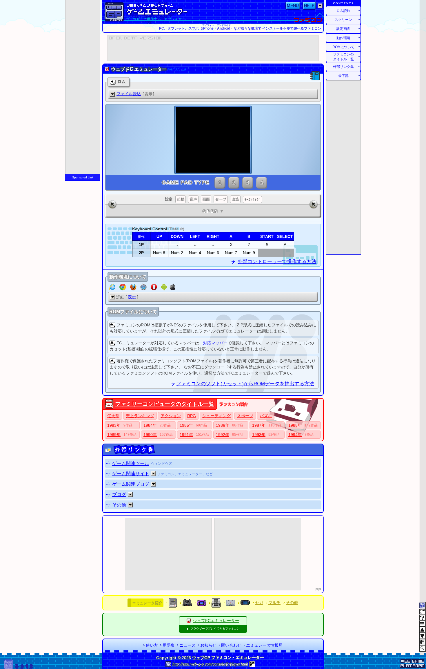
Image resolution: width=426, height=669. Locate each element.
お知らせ (208, 645)
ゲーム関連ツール (130, 463)
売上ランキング (140, 415)
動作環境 (343, 38)
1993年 (258, 434)
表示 (132, 296)
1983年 (114, 425)
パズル (266, 415)
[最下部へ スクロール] (422, 636)
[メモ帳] (422, 642)
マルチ (274, 602)
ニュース (187, 645)
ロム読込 (343, 10)
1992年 (222, 434)
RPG (191, 415)
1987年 (258, 425)
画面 (206, 199)
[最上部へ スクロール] (422, 630)
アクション (171, 415)
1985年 (186, 425)
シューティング (216, 415)
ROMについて (343, 47)
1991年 (186, 434)
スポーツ (245, 415)
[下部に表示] (153, 473)
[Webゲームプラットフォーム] (114, 11)
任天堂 (113, 415)
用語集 (169, 645)
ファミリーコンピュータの (164, 404)
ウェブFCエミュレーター (216, 620)
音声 (193, 199)
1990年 (150, 434)
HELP (309, 5)
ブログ (119, 494)
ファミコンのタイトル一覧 (343, 56)
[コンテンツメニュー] (422, 624)
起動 (180, 199)
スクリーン (343, 19)
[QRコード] (252, 663)
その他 (119, 504)
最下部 (343, 75)
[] (135, 93)
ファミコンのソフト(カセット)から (245, 383)
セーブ (220, 199)
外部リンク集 (343, 66)
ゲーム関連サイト (130, 473)
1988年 (295, 425)
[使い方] (422, 618)
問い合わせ (231, 645)
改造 (235, 199)
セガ (259, 602)
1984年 (150, 425)
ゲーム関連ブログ (130, 484)
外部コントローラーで (277, 261)
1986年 (222, 425)
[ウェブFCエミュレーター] (189, 620)
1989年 (114, 434)
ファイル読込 (128, 93)
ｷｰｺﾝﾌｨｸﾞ (252, 199)
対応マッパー (215, 343)
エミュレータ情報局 (264, 645)
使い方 (152, 645)
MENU (293, 5)
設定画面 (343, 28)
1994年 (295, 434)
